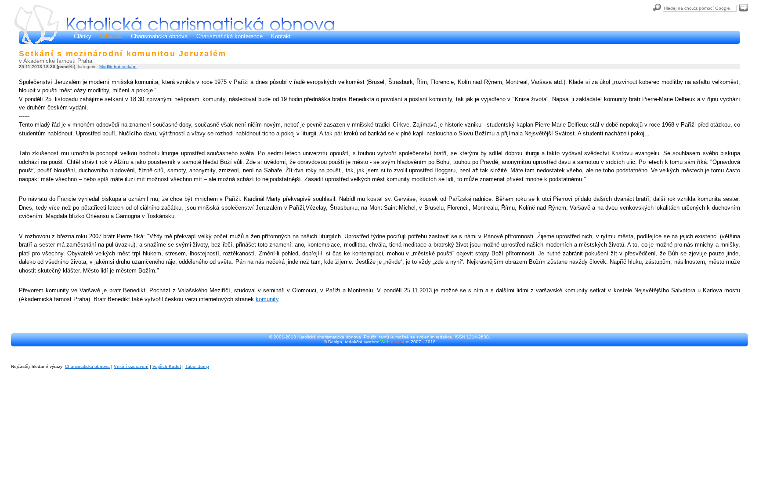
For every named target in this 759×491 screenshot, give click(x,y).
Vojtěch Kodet (166, 366)
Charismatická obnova (159, 36)
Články (82, 36)
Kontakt (281, 36)
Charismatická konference (229, 36)
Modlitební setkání (118, 66)
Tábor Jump (197, 366)
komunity (267, 299)
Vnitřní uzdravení (131, 366)
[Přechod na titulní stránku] (200, 24)
